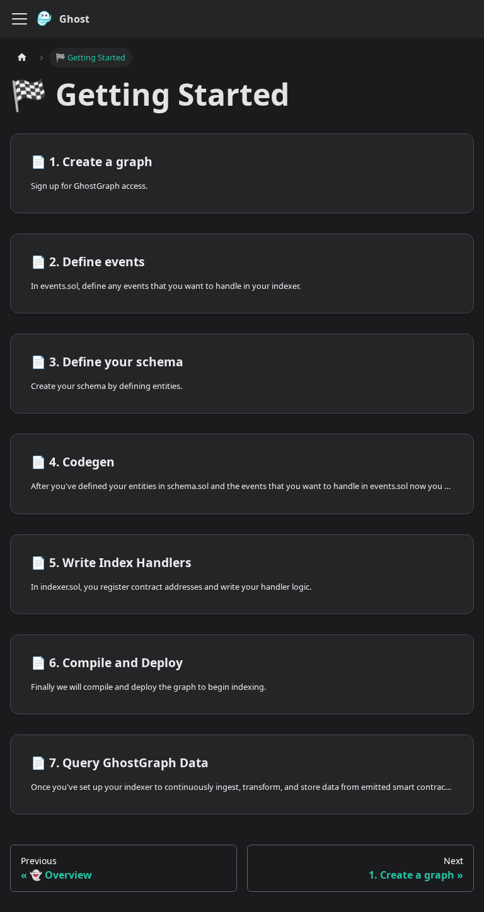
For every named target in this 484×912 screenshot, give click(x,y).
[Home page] (22, 57)
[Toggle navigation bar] (19, 18)
